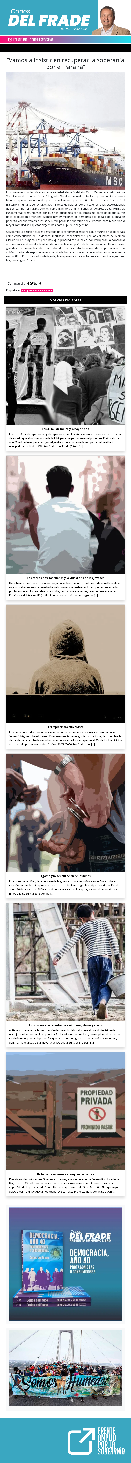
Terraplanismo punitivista (66, 727)
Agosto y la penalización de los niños (65, 876)
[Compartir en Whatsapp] (35, 283)
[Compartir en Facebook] (28, 283)
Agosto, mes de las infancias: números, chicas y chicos (66, 1025)
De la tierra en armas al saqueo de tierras (65, 1174)
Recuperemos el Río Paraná (37, 290)
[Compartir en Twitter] (32, 283)
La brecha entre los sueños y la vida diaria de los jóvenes (65, 578)
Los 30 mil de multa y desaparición (65, 429)
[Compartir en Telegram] (39, 283)
